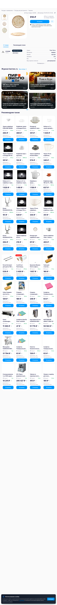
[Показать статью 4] (30, 109)
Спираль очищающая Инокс (20, 293)
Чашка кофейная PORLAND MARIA (8, 127)
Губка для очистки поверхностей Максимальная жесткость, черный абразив (48, 266)
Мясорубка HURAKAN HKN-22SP (7, 348)
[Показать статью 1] (27, 109)
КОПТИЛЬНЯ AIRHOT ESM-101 (48, 320)
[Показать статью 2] (28, 109)
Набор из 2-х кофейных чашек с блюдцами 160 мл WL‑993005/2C (8, 182)
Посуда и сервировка (7, 10)
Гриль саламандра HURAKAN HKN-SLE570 (7, 320)
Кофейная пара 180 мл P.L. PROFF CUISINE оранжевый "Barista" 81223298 (48, 182)
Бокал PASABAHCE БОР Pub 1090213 (8, 209)
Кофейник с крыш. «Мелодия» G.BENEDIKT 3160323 (33, 182)
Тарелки (30, 10)
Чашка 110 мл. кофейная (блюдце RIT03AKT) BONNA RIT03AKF (35, 209)
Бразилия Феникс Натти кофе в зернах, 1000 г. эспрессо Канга (35, 266)
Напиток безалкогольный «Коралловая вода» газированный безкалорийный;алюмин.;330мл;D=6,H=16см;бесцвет (35, 348)
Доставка (15, 53)
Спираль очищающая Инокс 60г (33, 293)
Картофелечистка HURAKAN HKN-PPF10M (35, 320)
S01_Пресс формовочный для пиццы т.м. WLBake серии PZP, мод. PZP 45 (21, 375)
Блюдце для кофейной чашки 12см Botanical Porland (35, 236)
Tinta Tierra (53, 50)
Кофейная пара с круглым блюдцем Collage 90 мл (21, 154)
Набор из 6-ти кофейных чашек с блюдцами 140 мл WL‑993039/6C (48, 209)
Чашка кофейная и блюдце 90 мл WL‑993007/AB (8, 154)
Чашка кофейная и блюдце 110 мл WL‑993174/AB (21, 209)
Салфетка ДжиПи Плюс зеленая (21, 320)
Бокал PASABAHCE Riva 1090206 (8, 236)
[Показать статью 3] (29, 109)
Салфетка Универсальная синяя (48, 348)
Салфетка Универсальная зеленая (20, 348)
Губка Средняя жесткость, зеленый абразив (8, 293)
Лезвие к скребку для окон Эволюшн (48, 375)
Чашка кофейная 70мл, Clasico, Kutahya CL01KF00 (48, 236)
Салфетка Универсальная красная (48, 293)
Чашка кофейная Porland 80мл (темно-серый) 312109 (35, 154)
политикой (21, 600)
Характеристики (17, 50)
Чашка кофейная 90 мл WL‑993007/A (21, 236)
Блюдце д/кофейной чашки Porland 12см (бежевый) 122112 (35, 127)
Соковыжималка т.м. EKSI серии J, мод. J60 (8, 375)
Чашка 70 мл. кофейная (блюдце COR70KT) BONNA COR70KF (48, 154)
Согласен (50, 599)
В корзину (39, 21)
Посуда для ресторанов (20, 10)
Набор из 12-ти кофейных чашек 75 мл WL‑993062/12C (21, 182)
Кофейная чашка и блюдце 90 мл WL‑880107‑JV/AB (21, 127)
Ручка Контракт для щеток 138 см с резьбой (8, 266)
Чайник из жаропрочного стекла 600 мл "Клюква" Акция (35, 375)
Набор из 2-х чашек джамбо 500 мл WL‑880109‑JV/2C (48, 127)
